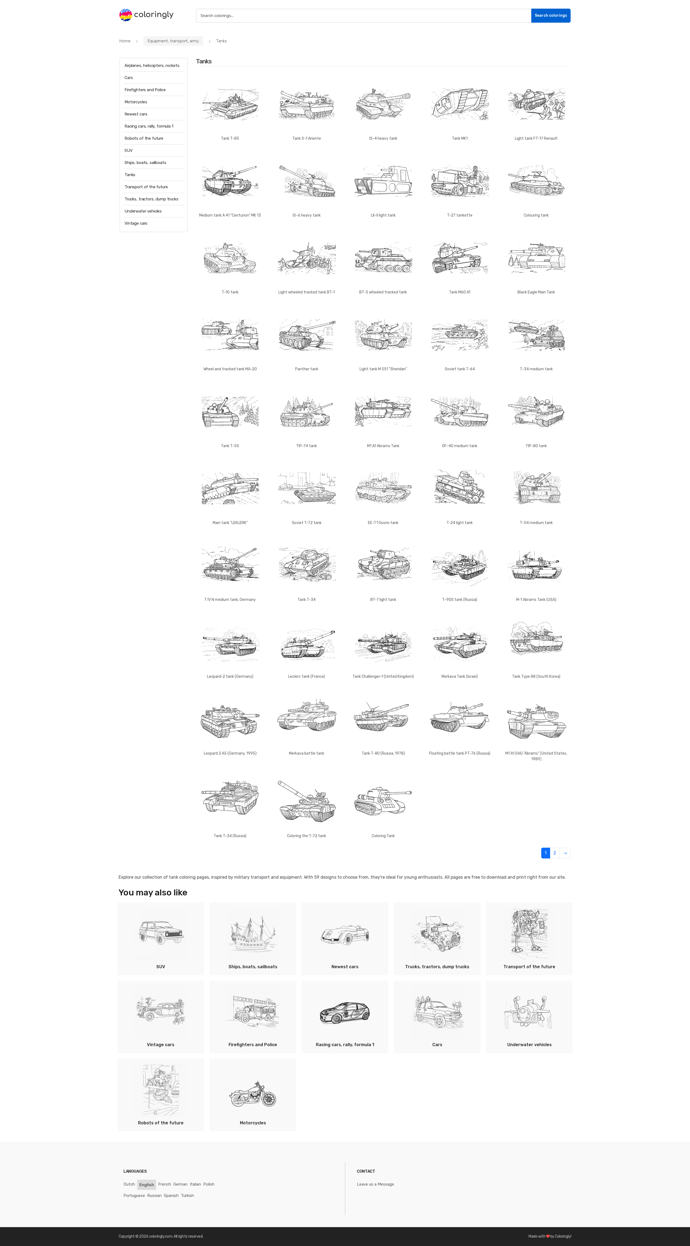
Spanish (171, 1195)
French (164, 1184)
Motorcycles (136, 102)
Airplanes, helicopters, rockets (152, 65)
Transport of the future (146, 186)
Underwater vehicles (143, 211)
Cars (129, 77)
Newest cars (136, 114)
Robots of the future (144, 138)
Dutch (129, 1184)
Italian (195, 1184)
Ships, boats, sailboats (145, 162)
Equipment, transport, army (173, 41)
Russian (154, 1195)
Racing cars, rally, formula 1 (149, 126)
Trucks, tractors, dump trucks (151, 199)
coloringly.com (160, 1236)
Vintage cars (136, 223)
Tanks (130, 174)
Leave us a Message (375, 1184)
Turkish (187, 1195)
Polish (209, 1184)
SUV (129, 150)
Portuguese (134, 1195)
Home (124, 41)
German (180, 1184)
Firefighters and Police (145, 89)
